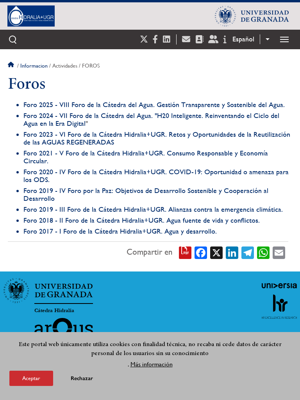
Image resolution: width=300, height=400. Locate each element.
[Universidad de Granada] (251, 16)
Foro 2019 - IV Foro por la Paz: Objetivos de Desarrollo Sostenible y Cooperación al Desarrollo (145, 194)
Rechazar (82, 378)
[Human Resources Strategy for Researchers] (279, 307)
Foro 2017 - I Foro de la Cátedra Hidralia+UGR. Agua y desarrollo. (120, 231)
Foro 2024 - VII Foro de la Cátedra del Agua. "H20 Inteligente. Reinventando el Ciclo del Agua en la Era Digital (151, 119)
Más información (151, 364)
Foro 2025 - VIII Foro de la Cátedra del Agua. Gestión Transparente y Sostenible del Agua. (154, 104)
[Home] (90, 16)
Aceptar (31, 378)
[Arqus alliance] (63, 330)
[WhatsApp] (263, 252)
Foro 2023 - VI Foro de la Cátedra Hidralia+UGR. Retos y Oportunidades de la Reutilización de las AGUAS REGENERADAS (156, 138)
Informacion (34, 65)
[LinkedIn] (232, 252)
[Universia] (279, 285)
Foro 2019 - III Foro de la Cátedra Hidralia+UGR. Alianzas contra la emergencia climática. (153, 209)
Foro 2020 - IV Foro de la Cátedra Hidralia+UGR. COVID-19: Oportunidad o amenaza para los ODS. (156, 176)
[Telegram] (247, 252)
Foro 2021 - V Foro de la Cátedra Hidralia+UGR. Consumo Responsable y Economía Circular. (145, 157)
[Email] (279, 252)
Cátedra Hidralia (54, 310)
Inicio (12, 66)
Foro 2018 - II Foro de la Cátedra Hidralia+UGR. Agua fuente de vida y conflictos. (141, 220)
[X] (216, 252)
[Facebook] (201, 252)
